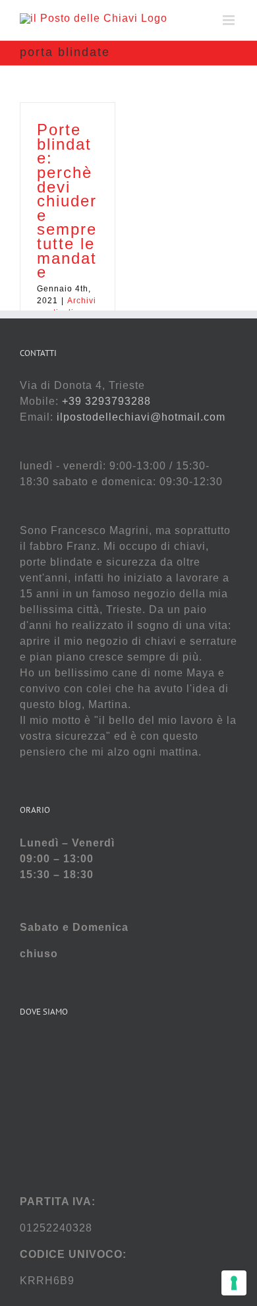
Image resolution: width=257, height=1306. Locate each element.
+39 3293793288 (106, 401)
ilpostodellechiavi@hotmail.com (141, 417)
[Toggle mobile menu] (230, 20)
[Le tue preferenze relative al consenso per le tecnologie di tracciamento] (233, 1282)
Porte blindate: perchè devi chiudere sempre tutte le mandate (67, 201)
